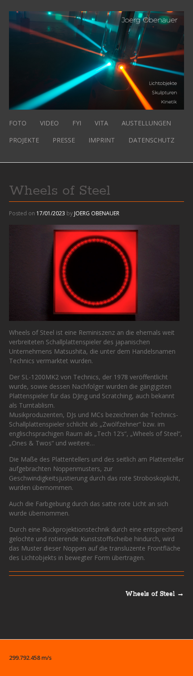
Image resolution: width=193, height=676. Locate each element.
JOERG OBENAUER (96, 213)
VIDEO (49, 123)
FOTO (17, 123)
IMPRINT (101, 140)
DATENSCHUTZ (151, 140)
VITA (101, 123)
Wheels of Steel (154, 594)
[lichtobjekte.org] (96, 104)
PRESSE (64, 140)
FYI (76, 123)
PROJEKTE (24, 140)
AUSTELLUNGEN (146, 123)
